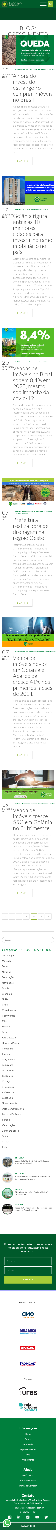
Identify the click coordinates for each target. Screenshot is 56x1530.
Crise (5, 1004)
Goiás (5, 999)
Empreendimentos (27, 1449)
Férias (5, 1032)
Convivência (8, 1015)
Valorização (8, 1125)
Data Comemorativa (13, 1108)
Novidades (8, 982)
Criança (6, 1081)
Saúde (5, 1136)
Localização (27, 1444)
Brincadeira (8, 1086)
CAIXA (5, 1141)
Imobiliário (7, 1075)
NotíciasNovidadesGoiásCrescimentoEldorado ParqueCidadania (33, 512)
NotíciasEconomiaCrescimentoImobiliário (31, 210)
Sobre (28, 1439)
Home (28, 1434)
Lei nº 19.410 (28, 1475)
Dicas (5, 966)
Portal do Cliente (28, 1480)
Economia (7, 993)
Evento (6, 988)
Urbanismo (8, 1070)
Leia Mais (22, 160)
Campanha (7, 1048)
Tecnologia (8, 955)
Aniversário (8, 1092)
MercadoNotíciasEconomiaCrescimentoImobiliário (35, 69)
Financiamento (10, 1103)
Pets (4, 1147)
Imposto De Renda (12, 1114)
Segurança (7, 1064)
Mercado (7, 960)
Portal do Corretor (28, 1485)
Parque (6, 1119)
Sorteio (6, 1026)
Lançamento (8, 1059)
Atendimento (28, 1459)
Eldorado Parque (11, 1043)
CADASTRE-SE (28, 1526)
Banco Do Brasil (10, 1130)
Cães (4, 1021)
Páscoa (6, 1054)
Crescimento (9, 1010)
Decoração (8, 977)
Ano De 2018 (9, 1037)
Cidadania (7, 1097)
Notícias (6, 971)
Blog (28, 1454)
